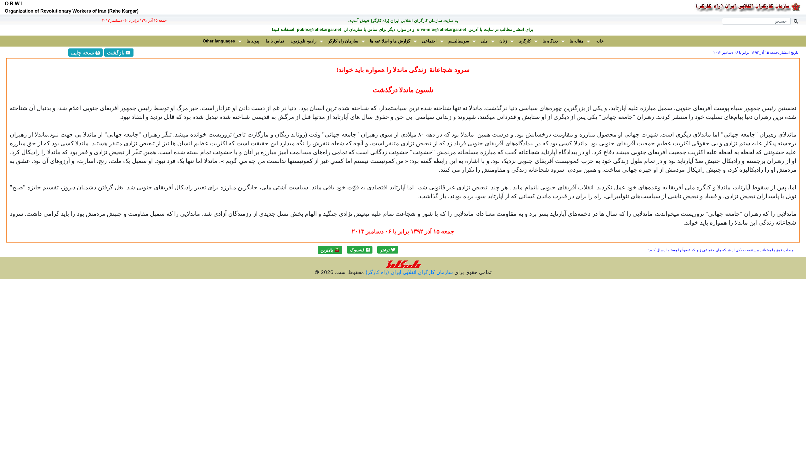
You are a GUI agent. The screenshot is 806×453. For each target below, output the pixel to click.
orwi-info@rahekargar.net (441, 29)
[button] (387, 250)
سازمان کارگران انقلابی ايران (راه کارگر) (408, 272)
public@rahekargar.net (318, 29)
